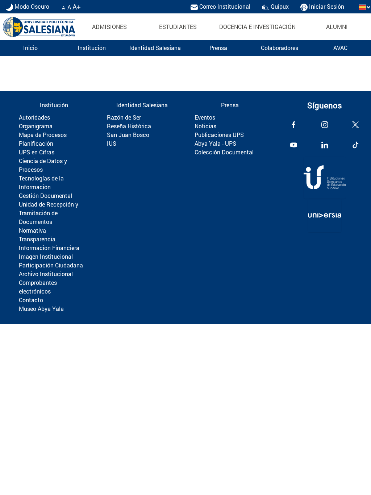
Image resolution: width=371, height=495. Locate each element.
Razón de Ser (124, 117)
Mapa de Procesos (43, 134)
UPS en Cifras (36, 152)
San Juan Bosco (128, 134)
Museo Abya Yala (41, 308)
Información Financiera (49, 247)
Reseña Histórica (129, 126)
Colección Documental (224, 152)
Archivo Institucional (46, 274)
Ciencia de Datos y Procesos (43, 165)
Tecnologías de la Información (41, 182)
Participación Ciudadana (51, 265)
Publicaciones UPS (219, 134)
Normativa (32, 230)
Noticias (205, 126)
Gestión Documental (45, 195)
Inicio (30, 47)
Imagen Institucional (46, 256)
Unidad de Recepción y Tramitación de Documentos (48, 212)
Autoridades (34, 117)
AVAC (340, 47)
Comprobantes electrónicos (38, 287)
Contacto (31, 300)
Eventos (205, 117)
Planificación (36, 143)
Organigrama (36, 126)
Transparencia (37, 239)
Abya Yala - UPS (215, 143)
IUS (111, 143)
